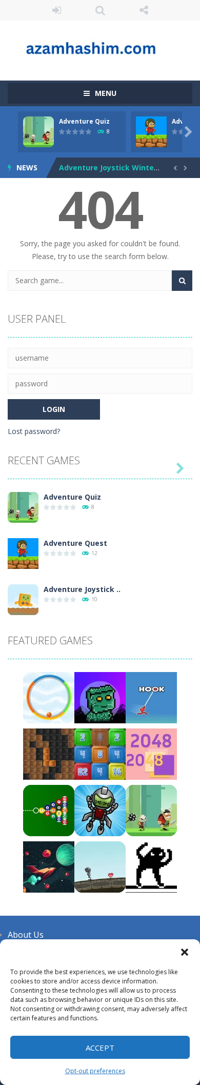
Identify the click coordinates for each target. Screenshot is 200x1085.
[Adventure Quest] (23, 553)
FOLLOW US (144, 10)
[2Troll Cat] (151, 866)
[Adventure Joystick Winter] (23, 599)
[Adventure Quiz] (23, 506)
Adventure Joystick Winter (108, 167)
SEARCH (100, 10)
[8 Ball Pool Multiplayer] (48, 810)
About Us (26, 934)
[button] (184, 952)
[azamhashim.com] (100, 46)
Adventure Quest (75, 543)
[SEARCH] (182, 280)
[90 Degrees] (48, 866)
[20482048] (151, 753)
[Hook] (151, 697)
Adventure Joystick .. (82, 589)
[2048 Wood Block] (100, 753)
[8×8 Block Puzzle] (48, 753)
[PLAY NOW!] (38, 131)
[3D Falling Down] (100, 810)
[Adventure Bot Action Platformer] (100, 697)
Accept (100, 1047)
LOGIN (56, 10)
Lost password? (34, 431)
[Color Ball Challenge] (48, 697)
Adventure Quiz (84, 121)
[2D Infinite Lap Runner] (100, 866)
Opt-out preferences (95, 1071)
